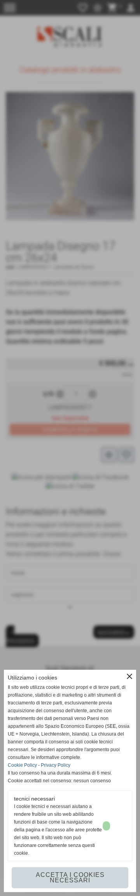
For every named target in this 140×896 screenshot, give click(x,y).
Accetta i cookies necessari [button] (70, 877)
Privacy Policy (55, 765)
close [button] (129, 676)
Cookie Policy (22, 765)
